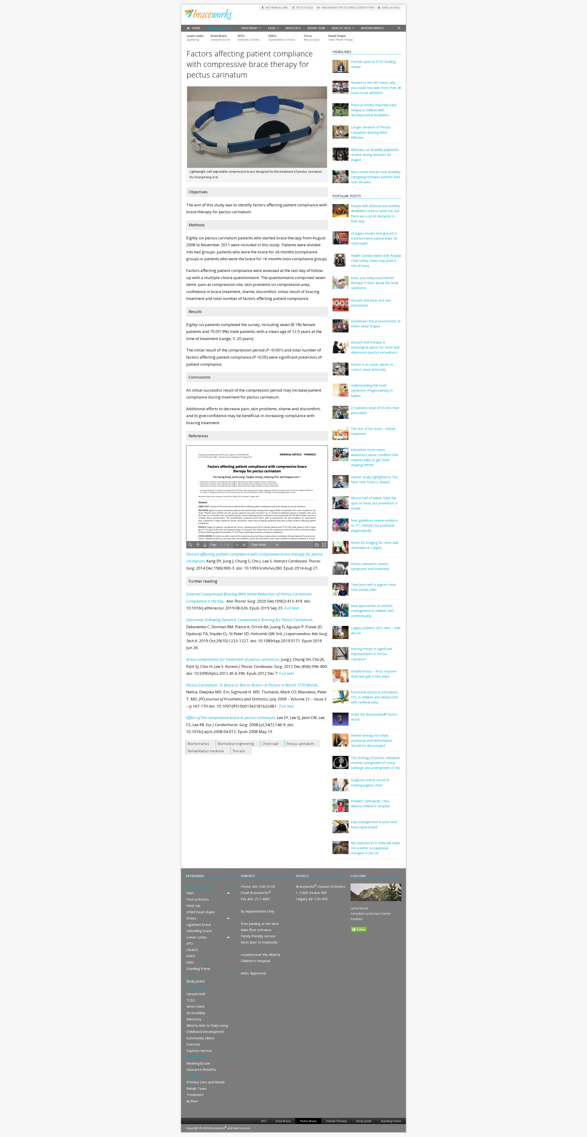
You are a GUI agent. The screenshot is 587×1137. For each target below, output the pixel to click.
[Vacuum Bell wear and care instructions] (340, 308)
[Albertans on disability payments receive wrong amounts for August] (340, 157)
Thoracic (239, 751)
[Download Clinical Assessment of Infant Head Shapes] (340, 329)
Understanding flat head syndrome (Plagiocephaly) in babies (372, 390)
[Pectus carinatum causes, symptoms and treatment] (340, 571)
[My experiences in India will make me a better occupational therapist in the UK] (340, 850)
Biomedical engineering (236, 743)
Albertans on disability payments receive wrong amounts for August (375, 154)
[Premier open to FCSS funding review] (340, 69)
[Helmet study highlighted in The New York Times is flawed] (340, 484)
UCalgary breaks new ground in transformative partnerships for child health (374, 238)
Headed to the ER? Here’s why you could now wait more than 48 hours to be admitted (376, 87)
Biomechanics (198, 743)
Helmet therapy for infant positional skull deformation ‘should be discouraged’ (371, 740)
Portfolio (357, 919)
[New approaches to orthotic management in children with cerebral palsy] (340, 613)
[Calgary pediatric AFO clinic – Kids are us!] (340, 635)
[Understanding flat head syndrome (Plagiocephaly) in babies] (340, 393)
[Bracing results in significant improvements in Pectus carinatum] (340, 656)
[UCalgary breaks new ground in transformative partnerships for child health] (340, 241)
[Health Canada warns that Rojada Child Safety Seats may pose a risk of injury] (340, 263)
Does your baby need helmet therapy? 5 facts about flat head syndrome (374, 283)
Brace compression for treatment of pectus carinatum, (233, 659)
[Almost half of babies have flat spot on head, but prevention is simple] (340, 506)
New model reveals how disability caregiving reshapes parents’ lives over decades (375, 177)
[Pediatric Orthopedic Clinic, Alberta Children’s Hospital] (340, 808)
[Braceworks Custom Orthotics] (293, 14)
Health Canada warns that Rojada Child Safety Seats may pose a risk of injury (376, 260)
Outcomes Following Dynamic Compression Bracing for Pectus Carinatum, (249, 619)
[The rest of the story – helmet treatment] (340, 436)
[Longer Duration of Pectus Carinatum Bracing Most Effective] (340, 135)
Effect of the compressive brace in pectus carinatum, (231, 717)
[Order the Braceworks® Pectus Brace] (340, 722)
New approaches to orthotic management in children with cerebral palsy (372, 610)
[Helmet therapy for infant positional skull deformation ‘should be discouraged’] (340, 743)
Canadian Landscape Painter (371, 913)
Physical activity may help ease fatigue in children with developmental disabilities (373, 110)
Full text (291, 608)
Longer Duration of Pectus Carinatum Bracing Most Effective (370, 132)
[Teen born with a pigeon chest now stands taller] (340, 592)
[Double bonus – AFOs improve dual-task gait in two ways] (340, 679)
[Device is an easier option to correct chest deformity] (340, 372)
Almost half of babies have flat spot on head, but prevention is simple (374, 503)
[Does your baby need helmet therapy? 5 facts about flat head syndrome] (340, 285)
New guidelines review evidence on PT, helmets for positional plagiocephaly (374, 525)
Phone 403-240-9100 (258, 886)
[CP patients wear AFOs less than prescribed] (340, 415)
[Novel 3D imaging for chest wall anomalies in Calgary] (340, 550)
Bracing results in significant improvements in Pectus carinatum (371, 654)
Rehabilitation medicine (206, 751)
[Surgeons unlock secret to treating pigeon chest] (340, 788)
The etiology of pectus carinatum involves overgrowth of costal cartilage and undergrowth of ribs (375, 762)
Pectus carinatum (300, 743)
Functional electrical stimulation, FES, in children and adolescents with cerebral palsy (375, 697)
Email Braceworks (256, 892)
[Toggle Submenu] (228, 886)
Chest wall (270, 743)
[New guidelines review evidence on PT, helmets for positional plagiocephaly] (340, 528)
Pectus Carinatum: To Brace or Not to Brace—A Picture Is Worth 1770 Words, (252, 685)
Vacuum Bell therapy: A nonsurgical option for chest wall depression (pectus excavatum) (375, 347)
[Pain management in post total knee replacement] (340, 830)
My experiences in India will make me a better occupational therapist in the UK (375, 848)
